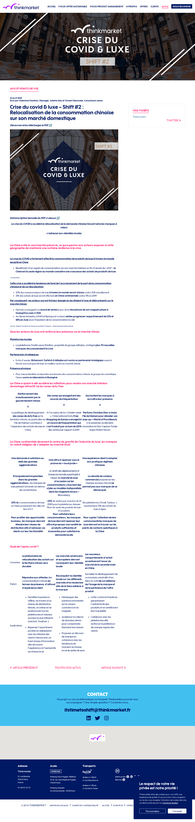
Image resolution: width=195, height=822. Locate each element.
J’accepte (177, 811)
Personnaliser (152, 811)
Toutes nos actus (68, 667)
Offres (144, 6)
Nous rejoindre (182, 6)
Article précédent (25, 667)
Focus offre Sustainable (73, 6)
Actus (165, 6)
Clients (155, 6)
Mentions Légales (59, 805)
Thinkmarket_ (140, 116)
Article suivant (112, 667)
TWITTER (172, 120)
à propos (131, 6)
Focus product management (106, 6)
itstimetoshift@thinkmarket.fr (98, 710)
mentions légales (170, 803)
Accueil (51, 6)
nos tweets (141, 110)
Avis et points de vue (24, 88)
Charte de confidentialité (85, 805)
